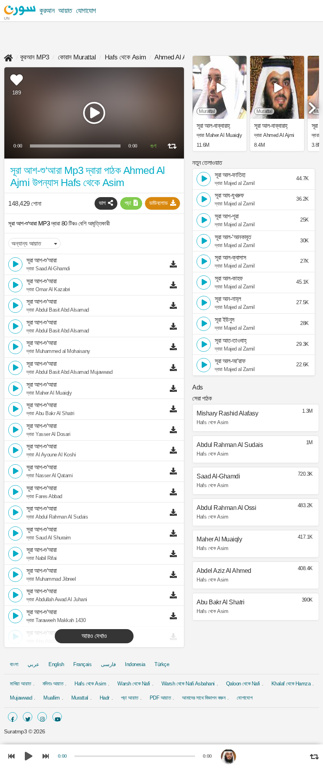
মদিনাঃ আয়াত (53, 684)
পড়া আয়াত (129, 698)
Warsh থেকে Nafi (133, 684)
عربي (33, 664)
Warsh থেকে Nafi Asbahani (188, 684)
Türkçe (161, 664)
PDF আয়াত (160, 698)
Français (82, 664)
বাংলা (14, 664)
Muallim (51, 698)
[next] (311, 104)
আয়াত (65, 11)
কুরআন (46, 11)
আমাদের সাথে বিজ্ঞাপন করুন (203, 698)
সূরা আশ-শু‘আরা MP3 (29, 223)
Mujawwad (21, 698)
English (56, 664)
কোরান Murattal (77, 57)
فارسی (108, 664)
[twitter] (27, 717)
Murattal (79, 698)
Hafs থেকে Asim (125, 57)
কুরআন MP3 (34, 57)
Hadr (105, 698)
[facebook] (12, 717)
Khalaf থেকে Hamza (291, 684)
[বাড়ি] (8, 57)
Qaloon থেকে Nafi (243, 684)
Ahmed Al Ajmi (174, 57)
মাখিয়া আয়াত (20, 684)
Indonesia (135, 664)
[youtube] (57, 717)
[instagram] (42, 717)
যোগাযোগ (86, 11)
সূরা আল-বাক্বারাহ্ (213, 126)
